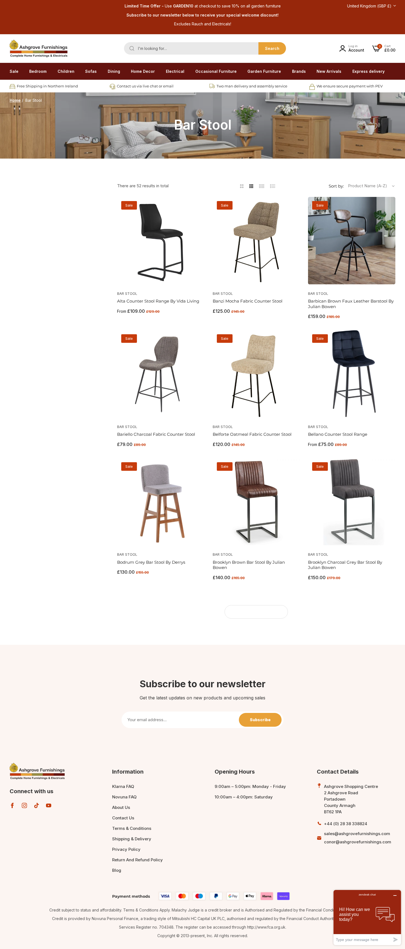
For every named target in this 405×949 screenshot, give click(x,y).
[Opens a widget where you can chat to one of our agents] (367, 917)
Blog (116, 870)
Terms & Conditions (131, 828)
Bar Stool (127, 293)
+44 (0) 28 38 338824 (345, 823)
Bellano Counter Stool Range (337, 434)
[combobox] (205, 48)
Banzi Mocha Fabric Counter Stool (247, 301)
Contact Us (123, 817)
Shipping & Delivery (131, 838)
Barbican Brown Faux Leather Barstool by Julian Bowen (351, 303)
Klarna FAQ (123, 786)
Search (272, 48)
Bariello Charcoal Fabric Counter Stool (156, 434)
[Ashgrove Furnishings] (39, 48)
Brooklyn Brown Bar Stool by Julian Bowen (249, 565)
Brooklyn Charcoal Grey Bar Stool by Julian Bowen (345, 565)
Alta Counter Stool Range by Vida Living (158, 301)
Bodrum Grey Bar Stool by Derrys (151, 562)
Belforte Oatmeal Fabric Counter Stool (252, 434)
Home (15, 100)
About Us (121, 807)
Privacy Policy (126, 849)
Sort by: (336, 186)
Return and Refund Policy (137, 859)
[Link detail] (12, 805)
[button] (198, 207)
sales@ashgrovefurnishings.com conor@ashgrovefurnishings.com (357, 837)
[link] (37, 71)
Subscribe (260, 719)
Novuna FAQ (124, 797)
